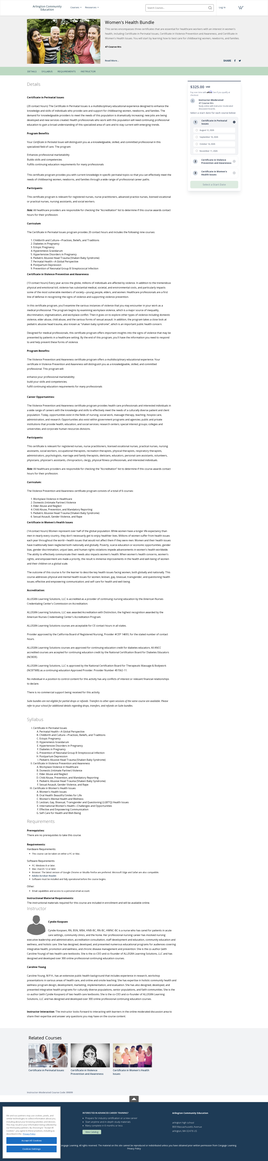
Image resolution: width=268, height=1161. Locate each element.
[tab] (125, 1113)
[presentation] (76, 7)
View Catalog (91, 1131)
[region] (31, 1132)
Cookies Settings (31, 1149)
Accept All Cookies (32, 1140)
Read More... (112, 60)
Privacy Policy (134, 1148)
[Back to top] (134, 1098)
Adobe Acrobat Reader (44, 875)
